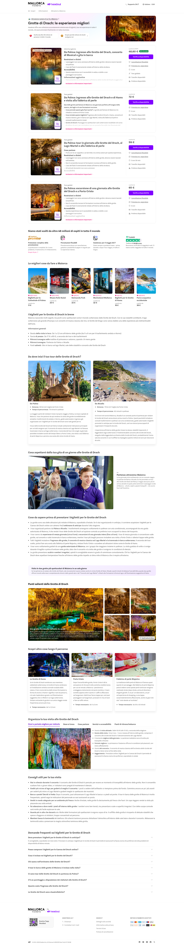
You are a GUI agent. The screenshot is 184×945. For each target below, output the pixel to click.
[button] (65, 614)
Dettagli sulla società (103, 921)
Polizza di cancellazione (104, 932)
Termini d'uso (101, 928)
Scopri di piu (32, 252)
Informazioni (43, 11)
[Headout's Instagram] (143, 942)
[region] (46, 66)
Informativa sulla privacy (105, 925)
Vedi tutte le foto (148, 638)
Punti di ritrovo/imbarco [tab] (125, 724)
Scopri (33, 11)
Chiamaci (67, 921)
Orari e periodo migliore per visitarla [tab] (44, 724)
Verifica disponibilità (141, 57)
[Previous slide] (33, 66)
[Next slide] (58, 66)
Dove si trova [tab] (68, 724)
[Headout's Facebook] (150, 942)
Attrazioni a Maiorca (58, 11)
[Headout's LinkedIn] (139, 942)
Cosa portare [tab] (83, 724)
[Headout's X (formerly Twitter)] (154, 942)
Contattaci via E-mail (71, 925)
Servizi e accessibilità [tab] (102, 724)
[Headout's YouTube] (147, 942)
